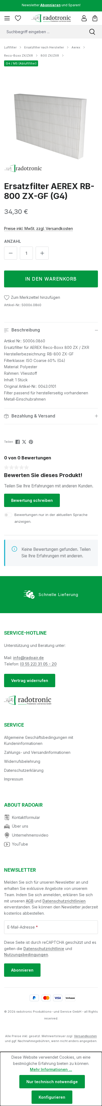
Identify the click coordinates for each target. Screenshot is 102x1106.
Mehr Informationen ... (51, 1069)
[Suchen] (92, 31)
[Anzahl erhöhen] (42, 253)
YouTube (20, 844)
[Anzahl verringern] (10, 253)
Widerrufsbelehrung (22, 761)
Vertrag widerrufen (29, 680)
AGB (29, 901)
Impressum (13, 779)
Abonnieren (22, 970)
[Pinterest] (31, 441)
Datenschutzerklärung (24, 770)
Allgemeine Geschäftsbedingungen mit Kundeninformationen (38, 740)
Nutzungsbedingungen (26, 954)
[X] (24, 441)
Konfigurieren (52, 1097)
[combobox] (41, 31)
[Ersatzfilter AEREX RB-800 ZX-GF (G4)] (51, 126)
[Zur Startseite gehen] (51, 18)
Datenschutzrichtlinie (43, 948)
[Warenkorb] (94, 18)
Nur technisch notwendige (52, 1081)
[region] (51, 126)
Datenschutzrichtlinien (64, 901)
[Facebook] (18, 441)
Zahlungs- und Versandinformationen (37, 752)
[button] (51, 330)
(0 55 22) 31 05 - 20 (38, 664)
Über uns (20, 826)
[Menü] (7, 18)
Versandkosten (85, 1036)
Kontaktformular (26, 817)
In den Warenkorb (51, 279)
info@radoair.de (28, 657)
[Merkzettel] (18, 18)
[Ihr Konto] (84, 18)
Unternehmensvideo (30, 835)
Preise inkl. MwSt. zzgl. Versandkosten (38, 228)
